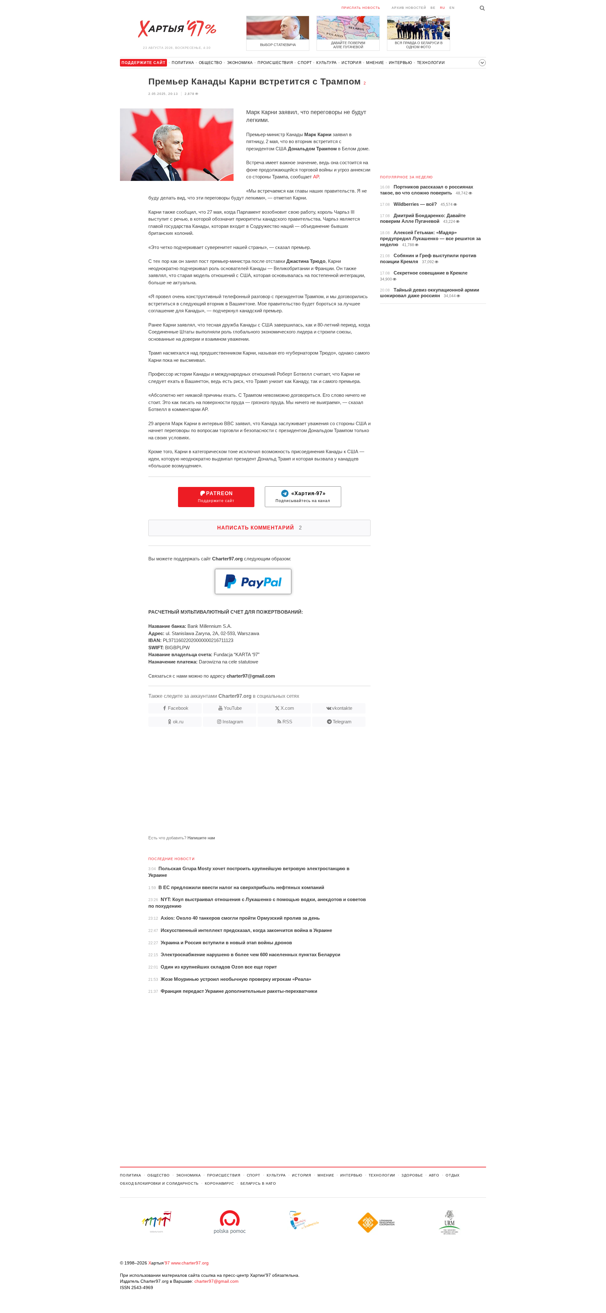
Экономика (240, 63)
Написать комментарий (259, 527)
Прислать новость (361, 7)
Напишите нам (201, 838)
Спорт (305, 63)
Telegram (342, 721)
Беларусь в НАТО (258, 1183)
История (351, 63)
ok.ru (178, 721)
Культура (326, 63)
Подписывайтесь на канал (303, 497)
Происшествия (275, 63)
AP (316, 176)
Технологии (431, 63)
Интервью (400, 63)
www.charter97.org (190, 1262)
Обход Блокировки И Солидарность (159, 1183)
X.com (287, 708)
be (433, 7)
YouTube (233, 708)
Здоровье (412, 1175)
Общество (210, 63)
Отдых (453, 1175)
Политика (183, 63)
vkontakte (342, 708)
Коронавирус (219, 1183)
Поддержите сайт (216, 497)
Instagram (233, 721)
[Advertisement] (245, 783)
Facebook (178, 708)
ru (442, 7)
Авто (434, 1175)
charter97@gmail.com (216, 1281)
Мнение (375, 63)
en (451, 7)
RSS (287, 721)
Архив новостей (409, 7)
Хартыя (177, 29)
